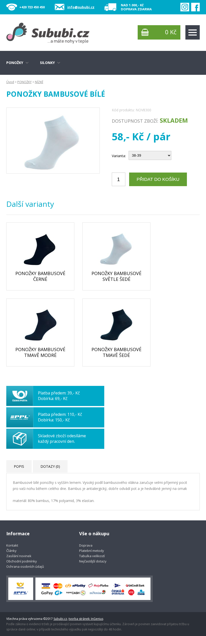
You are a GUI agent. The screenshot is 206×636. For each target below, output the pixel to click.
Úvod (10, 82)
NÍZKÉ (39, 82)
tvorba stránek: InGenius (86, 619)
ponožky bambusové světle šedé (116, 276)
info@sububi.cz (80, 7)
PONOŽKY (24, 82)
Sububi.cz (60, 619)
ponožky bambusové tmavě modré (40, 352)
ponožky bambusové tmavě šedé (116, 352)
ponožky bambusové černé (40, 276)
